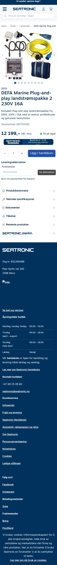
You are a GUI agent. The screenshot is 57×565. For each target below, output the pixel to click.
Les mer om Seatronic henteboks (21, 370)
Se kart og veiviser (12, 310)
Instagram (8, 492)
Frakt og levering (12, 413)
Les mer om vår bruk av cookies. (28, 560)
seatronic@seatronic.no (16, 391)
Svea (5, 506)
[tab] (15, 83)
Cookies (7, 456)
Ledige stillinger (11, 463)
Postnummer (8, 167)
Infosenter (8, 405)
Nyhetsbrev (9, 449)
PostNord (7, 528)
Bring (5, 521)
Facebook (8, 485)
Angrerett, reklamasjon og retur (20, 427)
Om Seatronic (10, 434)
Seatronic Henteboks (14, 420)
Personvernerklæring (14, 442)
